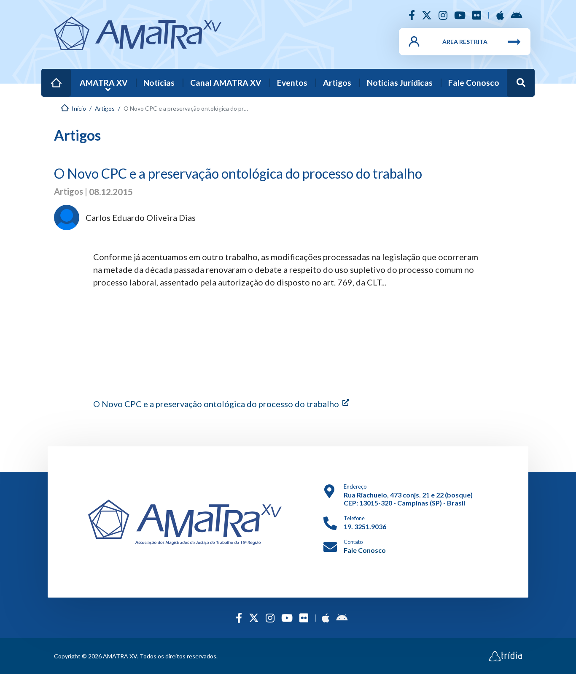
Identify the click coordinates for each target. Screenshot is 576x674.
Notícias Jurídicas (400, 82)
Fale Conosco (473, 82)
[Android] (516, 15)
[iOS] (500, 15)
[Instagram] (443, 15)
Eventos (292, 82)
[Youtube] (460, 15)
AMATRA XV (104, 82)
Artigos (337, 82)
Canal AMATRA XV (225, 82)
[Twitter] (427, 15)
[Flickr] (476, 15)
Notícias (159, 82)
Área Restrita (464, 41)
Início (51, 77)
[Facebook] (412, 15)
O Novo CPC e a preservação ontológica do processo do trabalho (216, 404)
